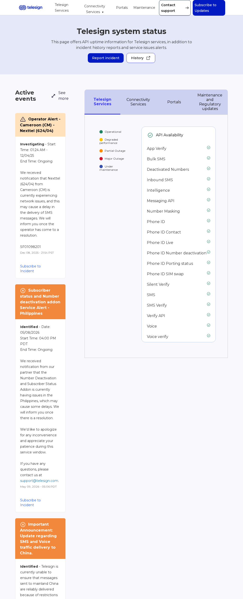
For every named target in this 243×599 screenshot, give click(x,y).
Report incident (105, 58)
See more (60, 95)
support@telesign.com (39, 481)
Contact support (168, 8)
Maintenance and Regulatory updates (209, 102)
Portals (122, 7)
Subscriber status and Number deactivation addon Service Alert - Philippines (40, 302)
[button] (209, 8)
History (137, 58)
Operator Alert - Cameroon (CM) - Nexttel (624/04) (40, 125)
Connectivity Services (94, 9)
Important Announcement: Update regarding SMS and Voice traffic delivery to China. (39, 538)
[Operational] (150, 135)
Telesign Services (62, 8)
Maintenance (144, 7)
